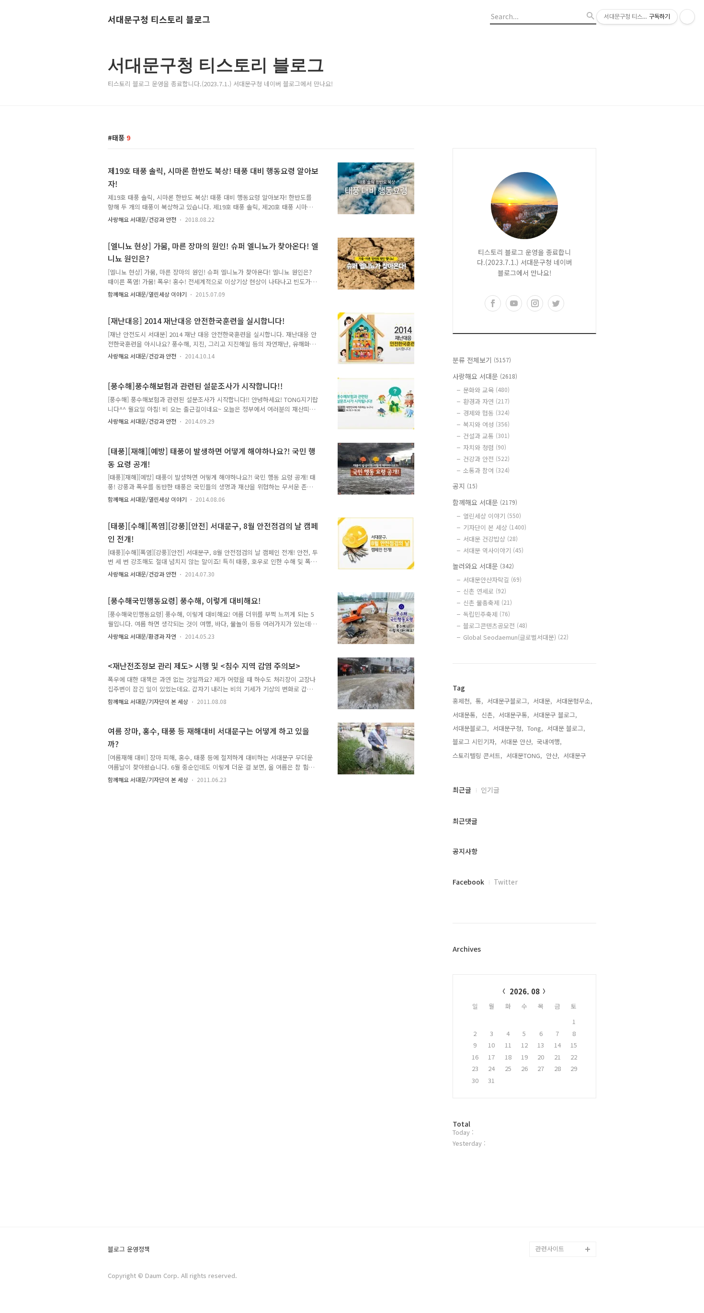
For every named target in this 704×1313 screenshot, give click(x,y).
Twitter (506, 882)
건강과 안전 (486, 458)
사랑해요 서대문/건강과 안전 (142, 219)
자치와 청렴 (484, 447)
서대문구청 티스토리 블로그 (159, 19)
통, (479, 700)
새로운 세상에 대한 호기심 (564, 1226)
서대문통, (465, 714)
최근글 (462, 790)
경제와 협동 (486, 412)
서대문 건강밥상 (490, 538)
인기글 (490, 790)
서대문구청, (508, 728)
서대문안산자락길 (492, 579)
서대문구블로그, (508, 700)
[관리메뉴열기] (687, 17)
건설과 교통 (486, 435)
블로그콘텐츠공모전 (495, 625)
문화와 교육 (486, 389)
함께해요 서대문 (485, 502)
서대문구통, (514, 714)
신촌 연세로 (484, 591)
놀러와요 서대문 (483, 566)
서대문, (542, 700)
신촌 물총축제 (487, 602)
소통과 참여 (486, 470)
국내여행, (549, 741)
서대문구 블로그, (555, 714)
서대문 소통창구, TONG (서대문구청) (561, 1103)
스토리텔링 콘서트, (477, 755)
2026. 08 (525, 991)
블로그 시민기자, (475, 741)
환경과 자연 (486, 401)
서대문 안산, (516, 741)
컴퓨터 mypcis (556, 1141)
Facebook (468, 882)
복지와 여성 (486, 424)
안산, (552, 755)
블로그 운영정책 (129, 1249)
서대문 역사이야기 (493, 550)
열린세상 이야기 (492, 515)
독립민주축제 (486, 614)
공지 (465, 486)
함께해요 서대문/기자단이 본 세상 (148, 701)
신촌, (488, 714)
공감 (541, 1126)
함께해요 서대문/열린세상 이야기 (147, 294)
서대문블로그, (471, 728)
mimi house (552, 1203)
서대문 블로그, (566, 728)
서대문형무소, (574, 700)
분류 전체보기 (482, 360)
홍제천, (462, 700)
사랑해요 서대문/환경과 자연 (142, 636)
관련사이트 (549, 1248)
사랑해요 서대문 (485, 376)
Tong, (535, 728)
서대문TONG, (524, 755)
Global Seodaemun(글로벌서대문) (515, 637)
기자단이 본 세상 (494, 527)
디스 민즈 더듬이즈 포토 (564, 1180)
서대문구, (575, 755)
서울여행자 (550, 1157)
